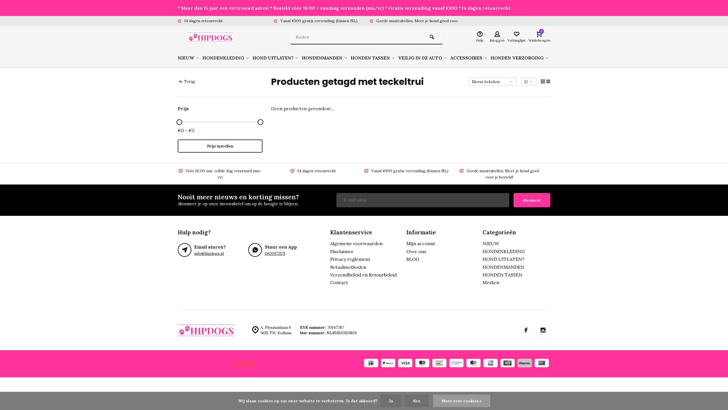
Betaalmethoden (348, 267)
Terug (189, 81)
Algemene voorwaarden (356, 243)
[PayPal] (388, 364)
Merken (491, 282)
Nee (416, 400)
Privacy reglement (350, 259)
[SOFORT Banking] (456, 364)
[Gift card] (507, 364)
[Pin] (542, 364)
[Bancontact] (439, 364)
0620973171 (275, 253)
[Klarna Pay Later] (525, 364)
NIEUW (186, 58)
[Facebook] (526, 330)
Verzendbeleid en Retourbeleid (363, 275)
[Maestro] (422, 364)
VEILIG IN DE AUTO (420, 58)
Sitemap (265, 363)
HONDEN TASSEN (370, 58)
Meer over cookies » (462, 400)
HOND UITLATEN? (273, 58)
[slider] (179, 122)
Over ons (416, 251)
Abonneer (532, 200)
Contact (339, 282)
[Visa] (405, 364)
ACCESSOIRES (466, 58)
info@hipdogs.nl (209, 253)
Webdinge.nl (244, 363)
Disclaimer (341, 251)
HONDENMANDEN (322, 58)
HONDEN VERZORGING (517, 58)
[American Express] (490, 364)
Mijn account (420, 243)
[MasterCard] (473, 364)
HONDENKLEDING (223, 58)
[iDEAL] (371, 364)
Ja (391, 400)
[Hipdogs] (212, 37)
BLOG (412, 259)
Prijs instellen (220, 146)
